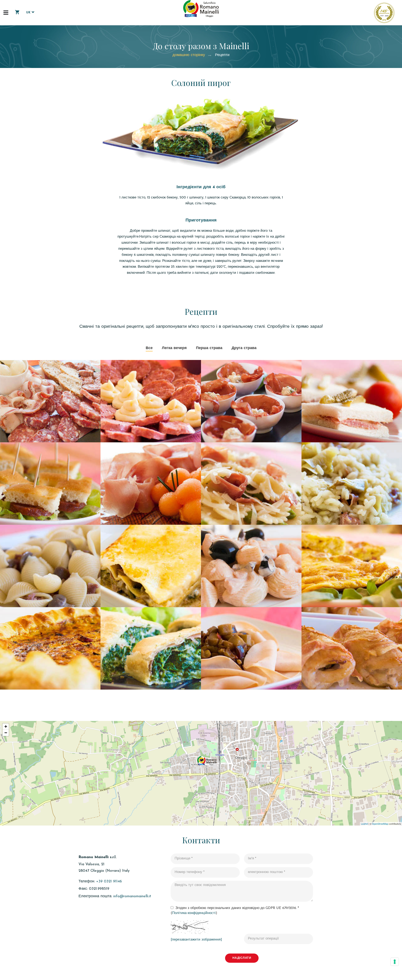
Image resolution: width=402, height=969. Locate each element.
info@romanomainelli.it (132, 896)
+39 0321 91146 (109, 881)
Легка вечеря (174, 348)
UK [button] (29, 12)
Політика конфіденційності (194, 913)
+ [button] (5, 726)
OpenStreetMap (380, 823)
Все (149, 348)
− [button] (5, 732)
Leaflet (364, 823)
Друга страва (244, 348)
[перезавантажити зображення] (196, 939)
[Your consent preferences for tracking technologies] (395, 962)
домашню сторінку (189, 55)
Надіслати (241, 958)
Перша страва (209, 348)
